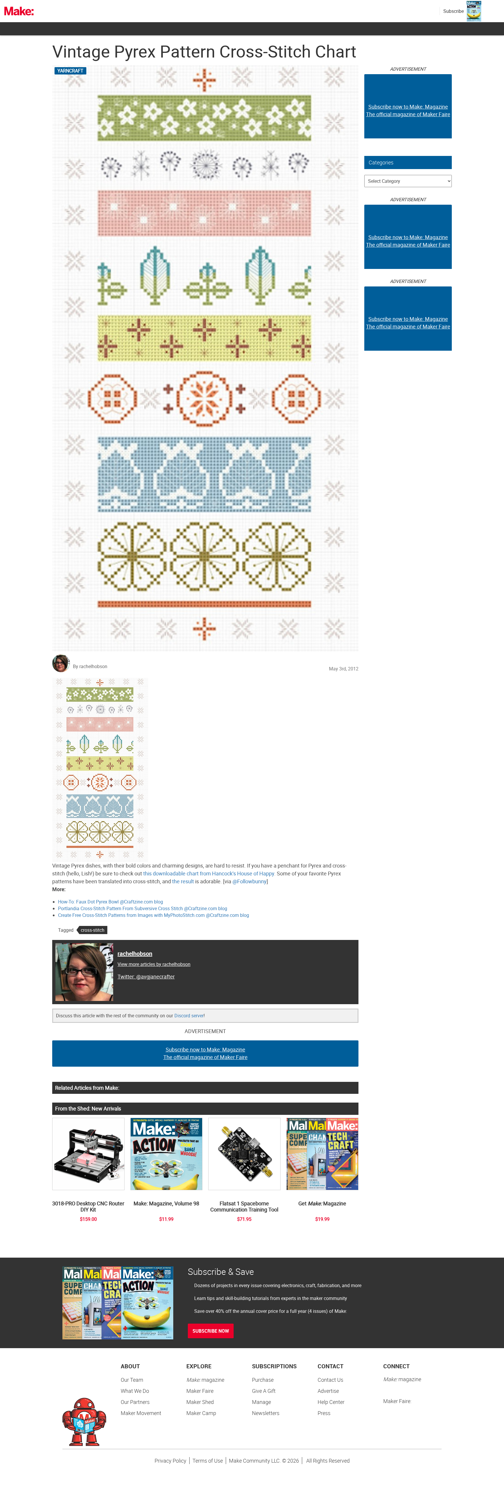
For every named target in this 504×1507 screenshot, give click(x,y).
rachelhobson (135, 953)
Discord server (189, 1015)
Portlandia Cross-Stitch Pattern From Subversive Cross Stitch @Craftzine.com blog (142, 908)
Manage (261, 1401)
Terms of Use (207, 1460)
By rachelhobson (90, 666)
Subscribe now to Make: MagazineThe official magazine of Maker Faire (205, 1053)
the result (183, 881)
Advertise (328, 1390)
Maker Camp (201, 1412)
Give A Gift (264, 1390)
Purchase (263, 1379)
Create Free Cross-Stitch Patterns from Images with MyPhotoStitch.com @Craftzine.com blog (153, 915)
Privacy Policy (170, 1460)
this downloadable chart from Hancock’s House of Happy (208, 873)
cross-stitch (92, 930)
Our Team (132, 1379)
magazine (205, 1379)
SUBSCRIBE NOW (210, 1331)
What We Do (135, 1390)
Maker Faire (200, 1390)
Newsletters (265, 1412)
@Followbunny (249, 881)
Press (324, 1412)
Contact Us (330, 1379)
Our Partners (135, 1401)
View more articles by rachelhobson (154, 964)
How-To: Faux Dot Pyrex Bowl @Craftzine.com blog (110, 901)
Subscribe (453, 11)
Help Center (331, 1401)
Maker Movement (141, 1412)
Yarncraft (70, 70)
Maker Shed (200, 1401)
